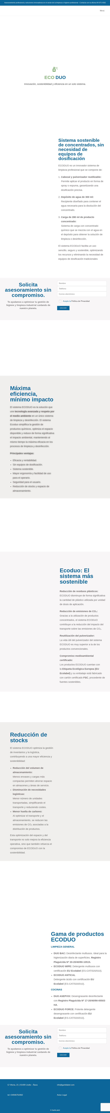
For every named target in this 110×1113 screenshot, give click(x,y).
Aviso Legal (62, 1095)
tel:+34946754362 (15, 1095)
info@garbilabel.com (65, 1085)
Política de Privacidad (80, 301)
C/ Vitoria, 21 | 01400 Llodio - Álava (23, 1085)
